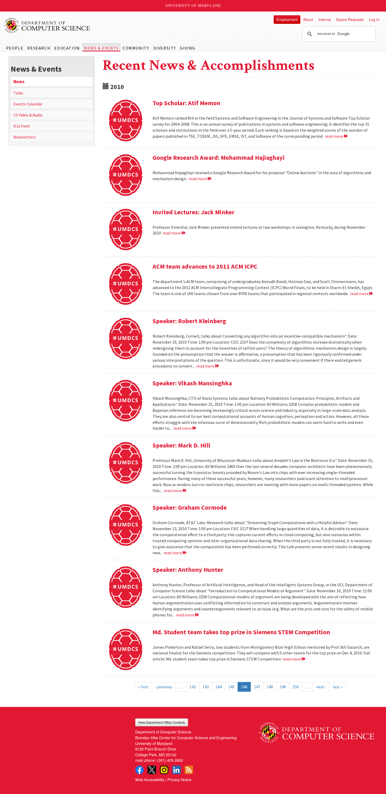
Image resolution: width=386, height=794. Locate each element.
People (15, 48)
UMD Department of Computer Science (47, 25)
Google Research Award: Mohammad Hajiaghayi (219, 157)
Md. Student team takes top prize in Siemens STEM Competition (241, 632)
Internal (324, 19)
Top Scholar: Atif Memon (186, 103)
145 (231, 686)
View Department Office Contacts (161, 722)
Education (67, 48)
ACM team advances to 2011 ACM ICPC (205, 266)
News (18, 81)
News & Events (101, 48)
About (308, 19)
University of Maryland (193, 6)
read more (334, 136)
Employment (287, 19)
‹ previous (163, 686)
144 (218, 686)
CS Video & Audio (28, 115)
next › (321, 686)
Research (38, 48)
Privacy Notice (179, 779)
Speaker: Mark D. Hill (181, 445)
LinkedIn (176, 770)
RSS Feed (189, 770)
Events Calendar (28, 103)
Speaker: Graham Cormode (190, 507)
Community (136, 48)
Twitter (152, 770)
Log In (374, 19)
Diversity (164, 48)
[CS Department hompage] (316, 730)
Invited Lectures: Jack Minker (193, 212)
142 (193, 686)
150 (296, 686)
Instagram (164, 770)
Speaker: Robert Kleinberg (189, 321)
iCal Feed (21, 126)
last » (337, 686)
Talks (18, 92)
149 (283, 686)
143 (205, 686)
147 (257, 686)
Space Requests (350, 19)
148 (270, 686)
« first (143, 686)
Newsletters (24, 137)
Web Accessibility (149, 779)
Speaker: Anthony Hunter (188, 570)
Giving (187, 48)
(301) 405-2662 (170, 760)
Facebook (139, 770)
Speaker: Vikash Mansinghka (192, 383)
